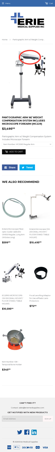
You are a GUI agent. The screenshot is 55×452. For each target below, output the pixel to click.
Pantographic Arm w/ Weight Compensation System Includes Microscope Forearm (26, 138)
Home (4, 39)
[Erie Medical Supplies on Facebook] (27, 434)
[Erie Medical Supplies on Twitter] (19, 434)
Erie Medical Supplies (28, 442)
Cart (51, 3)
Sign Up (48, 419)
